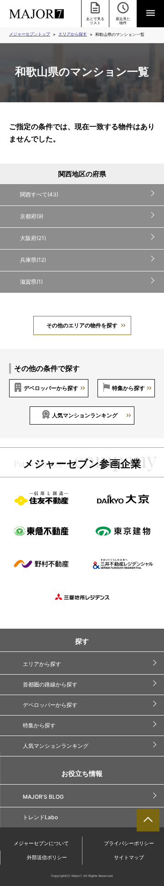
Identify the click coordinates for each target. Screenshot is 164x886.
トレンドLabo (40, 817)
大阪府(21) (33, 238)
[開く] (150, 13)
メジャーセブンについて (41, 843)
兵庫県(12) (33, 259)
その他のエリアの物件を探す (82, 325)
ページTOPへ (148, 820)
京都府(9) (31, 216)
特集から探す (128, 388)
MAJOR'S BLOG (43, 796)
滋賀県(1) (31, 281)
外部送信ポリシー (47, 857)
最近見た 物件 (123, 20)
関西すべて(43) (39, 194)
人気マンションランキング (85, 415)
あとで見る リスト (95, 20)
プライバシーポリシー (129, 843)
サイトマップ (129, 857)
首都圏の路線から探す (50, 684)
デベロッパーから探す (51, 388)
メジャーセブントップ (29, 33)
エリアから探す (72, 33)
